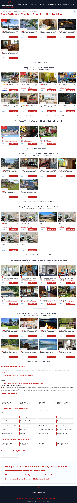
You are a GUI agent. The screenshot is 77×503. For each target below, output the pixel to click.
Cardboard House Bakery (7, 417)
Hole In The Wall (23, 429)
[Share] (74, 11)
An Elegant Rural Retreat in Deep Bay (10, 299)
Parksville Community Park (63, 420)
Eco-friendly (18, 385)
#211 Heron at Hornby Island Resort (28, 224)
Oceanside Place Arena (62, 433)
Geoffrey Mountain (61, 417)
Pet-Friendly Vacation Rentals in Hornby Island (37, 201)
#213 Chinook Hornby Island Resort (28, 245)
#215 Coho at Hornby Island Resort (66, 224)
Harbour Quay (5, 429)
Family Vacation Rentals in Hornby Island (39, 254)
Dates (4, 17)
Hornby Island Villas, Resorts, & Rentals (49, 115)
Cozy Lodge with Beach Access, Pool (48, 224)
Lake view (12, 385)
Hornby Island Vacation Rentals (40, 62)
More (21, 17)
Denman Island (10, 88)
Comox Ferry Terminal (62, 425)
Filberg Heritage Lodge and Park (46, 429)
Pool (2, 385)
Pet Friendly (6, 385)
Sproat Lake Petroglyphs (44, 433)
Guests (15, 17)
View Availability (13, 37)
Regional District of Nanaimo (12, 55)
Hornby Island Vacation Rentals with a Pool (41, 148)
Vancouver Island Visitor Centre (26, 425)
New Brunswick (32, 4)
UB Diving (22, 433)
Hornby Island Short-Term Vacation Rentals (41, 361)
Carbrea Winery (23, 417)
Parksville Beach (5, 420)
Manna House (24, 106)
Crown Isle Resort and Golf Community (26, 421)
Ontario (25, 4)
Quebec (19, 4)
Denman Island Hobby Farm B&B (28, 139)
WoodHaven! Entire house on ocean (28, 192)
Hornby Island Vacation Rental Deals (40, 308)
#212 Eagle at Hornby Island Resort (9, 224)
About (59, 4)
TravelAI (38, 501)
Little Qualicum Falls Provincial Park (64, 429)
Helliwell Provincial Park (44, 417)
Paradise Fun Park (42, 420)
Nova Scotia (41, 4)
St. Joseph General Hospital (7, 433)
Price (9, 17)
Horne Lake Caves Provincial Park (9, 425)
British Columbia (4, 55)
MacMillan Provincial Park (44, 425)
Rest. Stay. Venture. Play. (68, 4)
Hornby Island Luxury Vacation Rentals (25, 115)
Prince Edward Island (51, 4)
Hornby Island (48, 88)
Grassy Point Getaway (44, 85)
